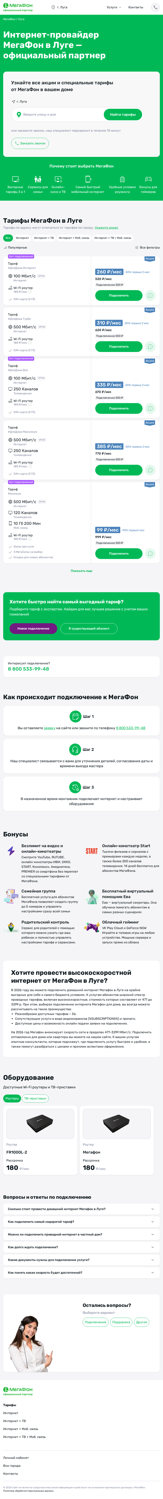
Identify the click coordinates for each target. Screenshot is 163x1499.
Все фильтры (150, 247)
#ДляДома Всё (18, 370)
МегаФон (9, 19)
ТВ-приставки (35, 1098)
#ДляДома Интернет (22, 268)
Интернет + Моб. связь (74, 238)
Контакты (135, 7)
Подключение (95, 1322)
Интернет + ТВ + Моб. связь (112, 238)
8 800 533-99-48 (28, 669)
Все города (11, 1466)
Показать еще (81, 571)
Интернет (22, 238)
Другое (141, 1322)
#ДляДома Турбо (19, 319)
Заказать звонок (33, 143)
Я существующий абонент (89, 628)
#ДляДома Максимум (22, 432)
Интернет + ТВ (44, 238)
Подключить (119, 295)
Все (8, 238)
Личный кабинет (16, 1458)
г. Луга (22, 101)
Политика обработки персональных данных (28, 1490)
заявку (49, 728)
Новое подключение (33, 628)
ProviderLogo (23, 7)
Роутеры (12, 1098)
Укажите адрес (106, 227)
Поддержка (121, 1322)
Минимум (14, 493)
